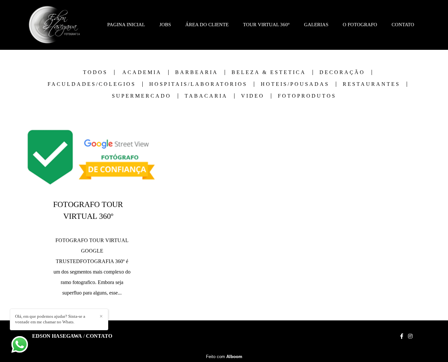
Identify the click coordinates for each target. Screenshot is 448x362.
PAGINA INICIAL (126, 24)
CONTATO (403, 24)
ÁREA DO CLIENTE (207, 24)
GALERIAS (316, 24)
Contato (99, 336)
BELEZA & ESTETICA (269, 72)
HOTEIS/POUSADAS (295, 84)
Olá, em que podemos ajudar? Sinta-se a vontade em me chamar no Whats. (50, 319)
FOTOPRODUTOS (307, 96)
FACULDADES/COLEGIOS (92, 84)
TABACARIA (206, 96)
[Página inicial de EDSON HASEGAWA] (54, 25)
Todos (95, 72)
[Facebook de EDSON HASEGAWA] (401, 336)
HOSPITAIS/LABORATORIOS (198, 84)
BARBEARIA (196, 72)
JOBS (165, 24)
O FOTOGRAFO (360, 24)
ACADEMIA (142, 72)
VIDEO (252, 96)
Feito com (224, 356)
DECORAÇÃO (342, 72)
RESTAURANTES (371, 84)
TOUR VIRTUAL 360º (266, 24)
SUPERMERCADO (141, 96)
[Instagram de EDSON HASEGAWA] (410, 336)
